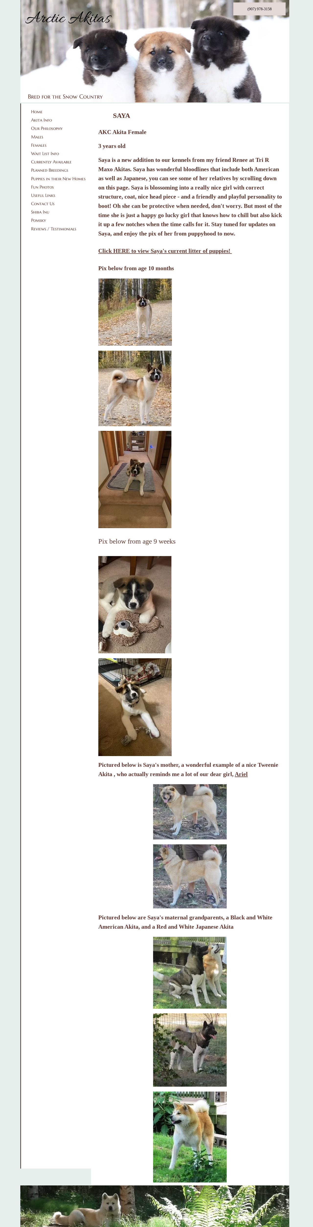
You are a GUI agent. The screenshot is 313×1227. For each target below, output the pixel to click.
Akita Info (41, 120)
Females (38, 145)
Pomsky (38, 220)
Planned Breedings (49, 170)
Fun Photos (42, 187)
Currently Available (51, 162)
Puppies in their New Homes (58, 178)
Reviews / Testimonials (53, 229)
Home (37, 111)
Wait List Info (45, 153)
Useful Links (43, 195)
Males (37, 137)
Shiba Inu (40, 212)
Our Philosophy (47, 128)
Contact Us (43, 203)
